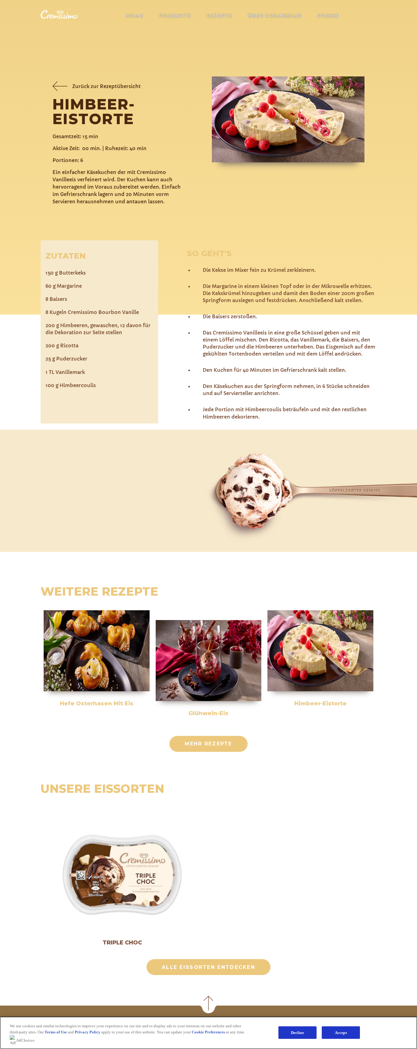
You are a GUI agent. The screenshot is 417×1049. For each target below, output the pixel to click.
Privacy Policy (87, 1032)
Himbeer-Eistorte (320, 703)
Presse (328, 16)
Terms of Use (56, 1032)
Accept (341, 1032)
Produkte (175, 16)
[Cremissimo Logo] (59, 17)
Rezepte (219, 16)
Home (134, 16)
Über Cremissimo (275, 16)
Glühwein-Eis (208, 713)
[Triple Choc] (122, 875)
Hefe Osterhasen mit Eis (96, 703)
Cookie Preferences (208, 1032)
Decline (297, 1032)
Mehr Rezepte (208, 744)
